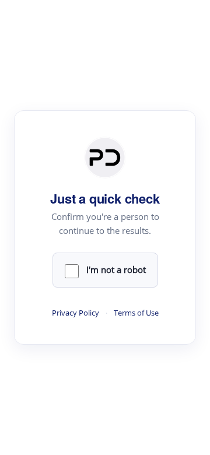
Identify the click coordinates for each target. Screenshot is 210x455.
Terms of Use (136, 313)
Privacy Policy (75, 313)
